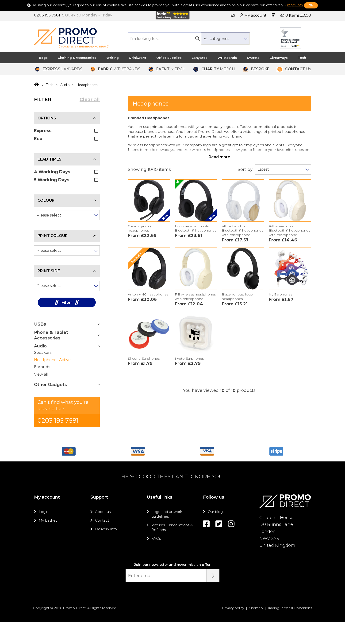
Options (47, 118)
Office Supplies (169, 57)
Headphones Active (52, 360)
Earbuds (42, 367)
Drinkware (137, 57)
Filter (66, 302)
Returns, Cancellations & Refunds (172, 527)
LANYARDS (62, 69)
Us (298, 69)
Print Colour (53, 235)
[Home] (233, 15)
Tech (302, 57)
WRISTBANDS (119, 69)
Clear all (90, 99)
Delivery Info (106, 529)
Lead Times (49, 159)
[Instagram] (231, 523)
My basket (48, 520)
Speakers (42, 352)
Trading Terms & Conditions (290, 608)
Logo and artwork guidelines (166, 514)
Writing (112, 57)
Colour (46, 200)
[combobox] (225, 38)
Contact (102, 520)
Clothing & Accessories (77, 57)
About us (103, 511)
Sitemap (256, 608)
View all (41, 374)
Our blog (215, 511)
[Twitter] (218, 523)
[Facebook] (206, 523)
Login (43, 511)
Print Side (49, 271)
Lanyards (199, 57)
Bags (43, 57)
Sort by (245, 169)
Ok (311, 5)
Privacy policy (233, 608)
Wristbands (227, 57)
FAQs (156, 538)
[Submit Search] (197, 39)
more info (295, 5)
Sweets (253, 57)
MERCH (171, 69)
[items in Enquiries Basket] (274, 15)
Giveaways (278, 57)
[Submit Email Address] (213, 575)
